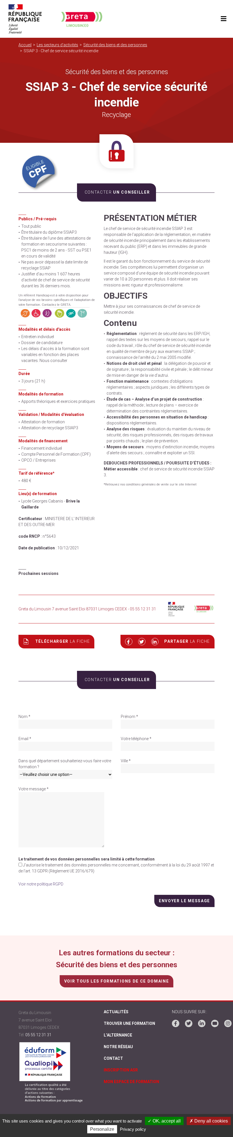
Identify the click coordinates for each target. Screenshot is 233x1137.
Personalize (102, 1129)
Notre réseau (118, 1046)
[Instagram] (228, 1023)
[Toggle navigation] (223, 19)
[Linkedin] (201, 1023)
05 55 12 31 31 (38, 1035)
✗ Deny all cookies (209, 1121)
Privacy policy (133, 1129)
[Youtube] (215, 1023)
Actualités (116, 1012)
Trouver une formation (129, 1023)
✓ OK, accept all (164, 1121)
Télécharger (62, 641)
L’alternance (118, 1035)
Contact (113, 1058)
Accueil (25, 45)
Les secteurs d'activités (57, 45)
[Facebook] (175, 1023)
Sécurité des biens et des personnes (115, 45)
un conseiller (117, 192)
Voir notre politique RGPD (40, 884)
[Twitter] (188, 1023)
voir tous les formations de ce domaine (116, 981)
